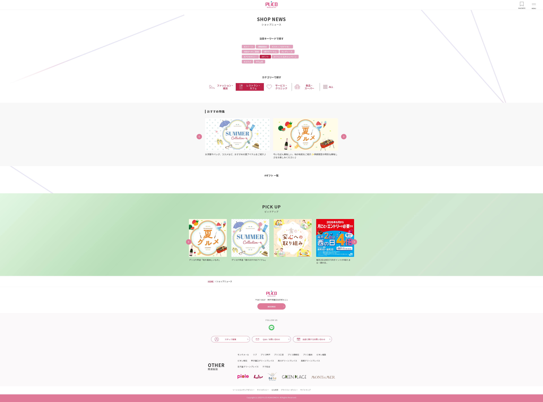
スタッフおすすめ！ (282, 46)
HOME (211, 281)
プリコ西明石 (293, 354)
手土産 (260, 61)
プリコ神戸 (265, 354)
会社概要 (275, 390)
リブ (255, 354)
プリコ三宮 (279, 354)
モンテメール (243, 354)
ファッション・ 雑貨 (225, 87)
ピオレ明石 (242, 360)
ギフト (266, 56)
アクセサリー (251, 56)
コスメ (248, 61)
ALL (331, 87)
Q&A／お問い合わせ (271, 339)
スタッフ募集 (230, 339)
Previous (188, 242)
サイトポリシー (263, 390)
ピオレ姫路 (321, 354)
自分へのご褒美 (252, 51)
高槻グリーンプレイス (310, 360)
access (272, 306)
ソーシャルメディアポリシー (244, 390)
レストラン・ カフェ (253, 87)
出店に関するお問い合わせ (314, 339)
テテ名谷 (266, 366)
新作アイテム (271, 51)
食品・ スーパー (309, 87)
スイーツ (249, 46)
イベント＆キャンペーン (286, 56)
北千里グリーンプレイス (248, 366)
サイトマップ (305, 390)
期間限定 (263, 46)
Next (354, 242)
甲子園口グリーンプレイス (262, 360)
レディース (287, 51)
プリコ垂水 (308, 354)
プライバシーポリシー (289, 390)
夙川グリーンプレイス (287, 360)
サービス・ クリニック (281, 87)
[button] (199, 136)
